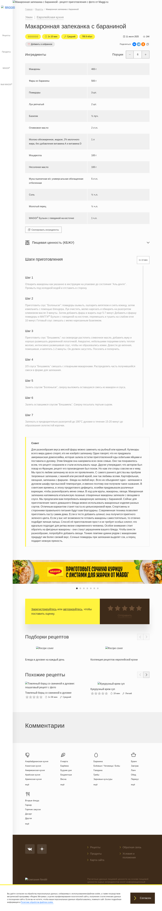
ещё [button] (27, 784)
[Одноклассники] (143, 44)
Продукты (6, 52)
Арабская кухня (32, 775)
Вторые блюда (32, 800)
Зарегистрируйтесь (44, 609)
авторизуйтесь (72, 609)
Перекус (135, 779)
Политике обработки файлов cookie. (37, 902)
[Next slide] (146, 637)
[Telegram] (139, 44)
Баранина (98, 761)
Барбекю (64, 766)
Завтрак (135, 766)
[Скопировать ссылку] (148, 44)
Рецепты (6, 35)
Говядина (97, 770)
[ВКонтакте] (134, 44)
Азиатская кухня (33, 766)
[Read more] (44, 653)
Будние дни (66, 770)
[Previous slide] (140, 637)
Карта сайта (97, 860)
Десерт (28, 814)
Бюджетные (66, 775)
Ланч (133, 770)
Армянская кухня (33, 779)
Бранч (134, 761)
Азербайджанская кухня (36, 761)
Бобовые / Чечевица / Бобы (106, 766)
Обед (133, 775)
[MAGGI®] (6, 10)
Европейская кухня (50, 17)
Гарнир (28, 805)
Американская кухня (35, 770)
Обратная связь (132, 847)
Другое (28, 818)
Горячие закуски (33, 809)
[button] (77, 588)
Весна (63, 779)
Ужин (29, 17)
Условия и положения (129, 855)
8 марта (64, 761)
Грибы (96, 775)
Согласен (145, 898)
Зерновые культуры (102, 779)
